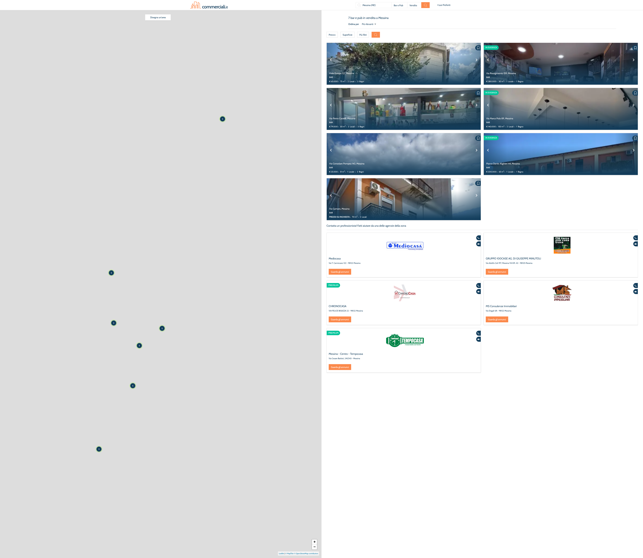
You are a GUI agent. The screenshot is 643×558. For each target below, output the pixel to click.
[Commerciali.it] (209, 5)
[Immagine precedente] (331, 64)
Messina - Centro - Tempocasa (346, 353)
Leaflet (281, 553)
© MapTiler (289, 553)
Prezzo (332, 34)
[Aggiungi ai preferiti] (478, 47)
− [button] (314, 547)
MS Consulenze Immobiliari (501, 306)
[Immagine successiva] (476, 64)
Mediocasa (335, 258)
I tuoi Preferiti (443, 5)
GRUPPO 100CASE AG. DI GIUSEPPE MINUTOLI (513, 258)
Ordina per (353, 24)
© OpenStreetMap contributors (306, 553)
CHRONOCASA (337, 306)
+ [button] (314, 542)
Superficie (347, 34)
